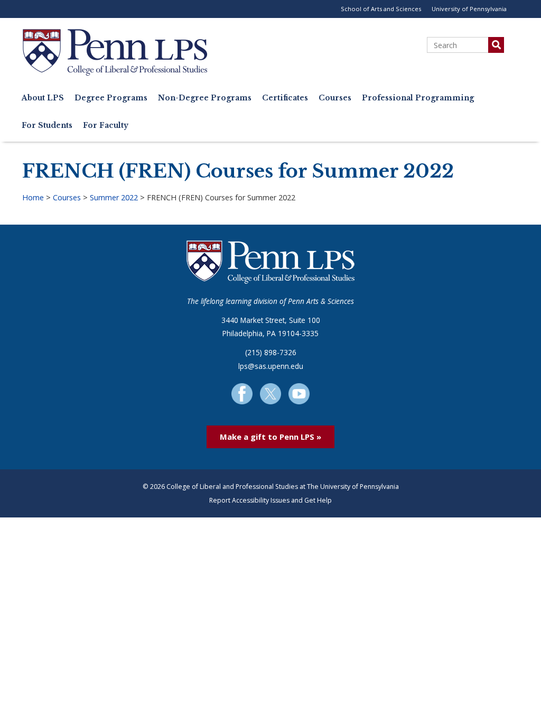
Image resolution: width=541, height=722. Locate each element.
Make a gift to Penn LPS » (270, 436)
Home (33, 197)
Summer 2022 (114, 197)
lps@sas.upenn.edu (270, 366)
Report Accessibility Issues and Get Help (270, 500)
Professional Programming (418, 98)
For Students (47, 125)
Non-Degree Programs (204, 98)
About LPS (43, 98)
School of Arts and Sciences (381, 9)
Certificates (285, 98)
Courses (335, 98)
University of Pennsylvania (469, 9)
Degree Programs (110, 98)
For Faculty (105, 125)
